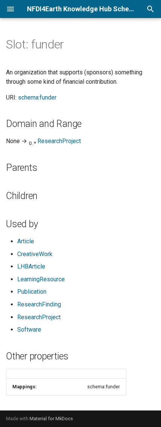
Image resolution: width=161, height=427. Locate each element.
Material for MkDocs (51, 418)
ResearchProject (59, 141)
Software (29, 329)
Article (25, 241)
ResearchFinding (39, 304)
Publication (31, 291)
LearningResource (41, 279)
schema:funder (37, 97)
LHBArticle (31, 266)
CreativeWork (34, 254)
